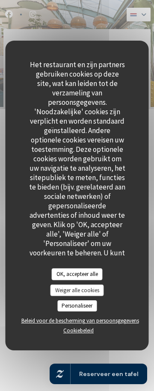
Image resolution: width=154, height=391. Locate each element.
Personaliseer (77, 305)
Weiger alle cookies (77, 290)
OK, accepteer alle (77, 274)
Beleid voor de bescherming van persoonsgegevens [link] (80, 320)
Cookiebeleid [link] (78, 330)
